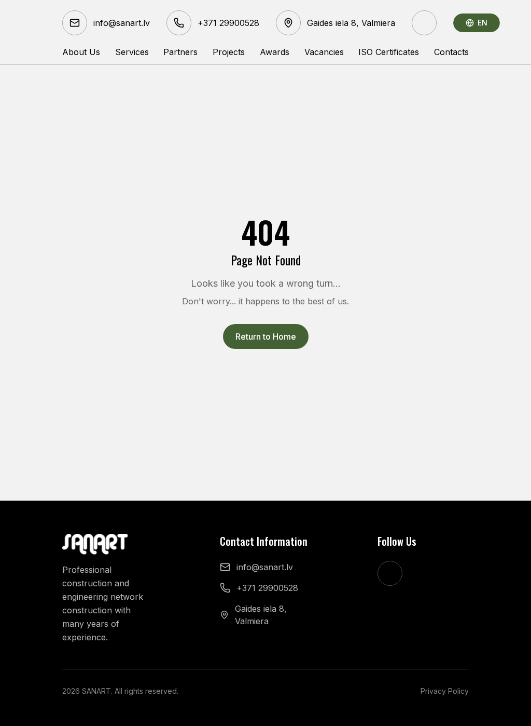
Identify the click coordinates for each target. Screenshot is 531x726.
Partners (180, 52)
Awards (274, 52)
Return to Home (265, 336)
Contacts (451, 52)
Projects (229, 52)
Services (132, 52)
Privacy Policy (445, 691)
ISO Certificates (388, 52)
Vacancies (324, 52)
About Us (81, 52)
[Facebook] (424, 22)
